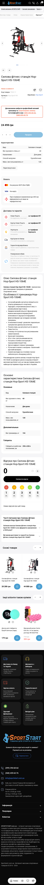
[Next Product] (9, 70)
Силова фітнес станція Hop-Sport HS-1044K (9, 580)
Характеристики (27, 15)
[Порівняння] (33, 880)
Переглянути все (9, 168)
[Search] (29, 3)
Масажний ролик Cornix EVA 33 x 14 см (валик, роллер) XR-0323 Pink (32, 630)
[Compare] (34, 90)
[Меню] (3, 3)
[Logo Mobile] (14, 3)
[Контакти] (33, 3)
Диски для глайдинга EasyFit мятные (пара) (9, 629)
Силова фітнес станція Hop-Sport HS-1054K (31, 580)
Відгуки (39, 15)
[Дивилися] (22, 880)
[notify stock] (17, 587)
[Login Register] (37, 3)
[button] (2, 43)
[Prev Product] (3, 70)
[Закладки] (27, 880)
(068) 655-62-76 (22, 115)
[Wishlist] (40, 90)
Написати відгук (22, 479)
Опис (15, 15)
